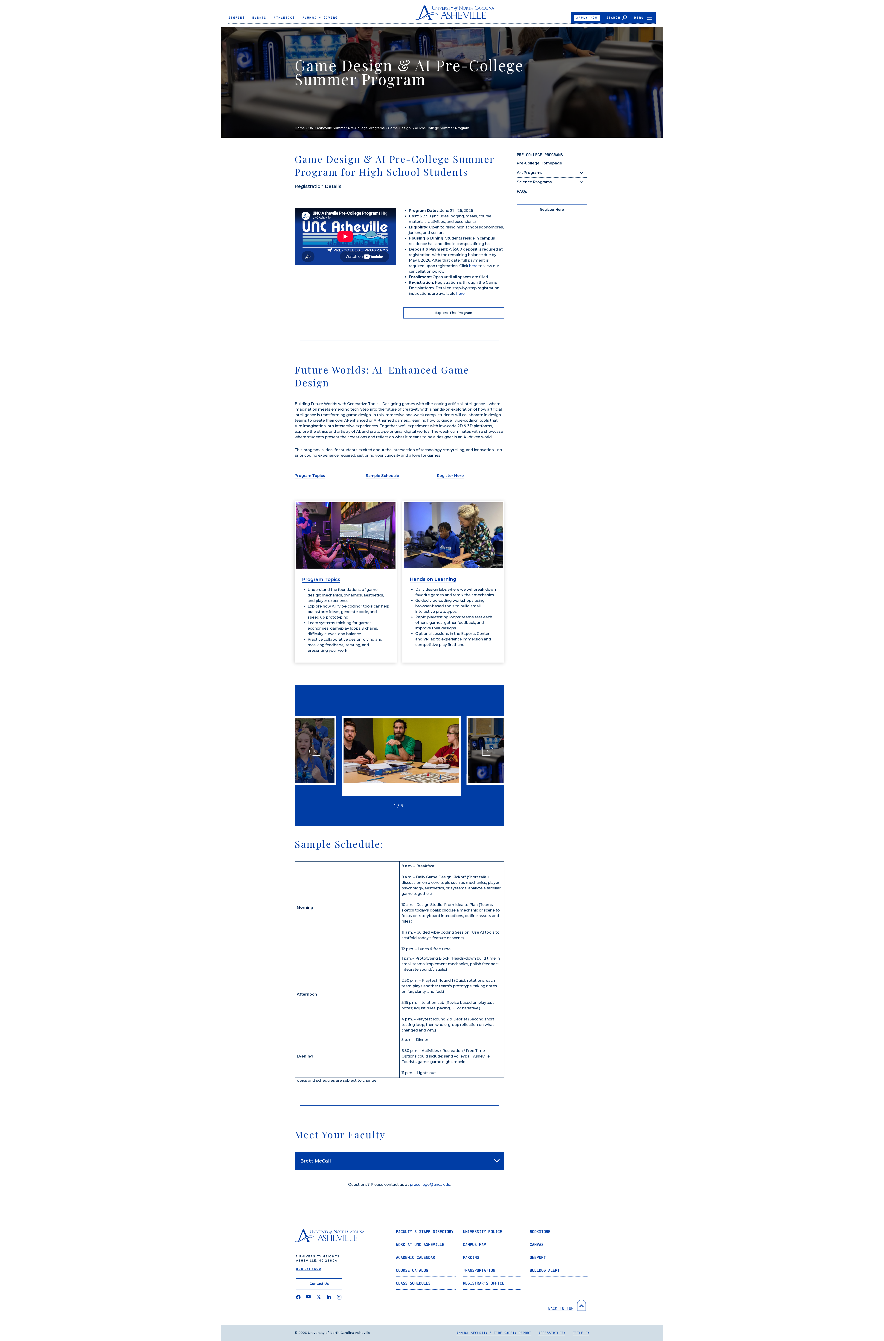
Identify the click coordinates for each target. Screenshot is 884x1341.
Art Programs (529, 172)
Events (259, 17)
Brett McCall (315, 1161)
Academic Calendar (415, 1257)
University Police (482, 1231)
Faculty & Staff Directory (425, 1231)
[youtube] (308, 1297)
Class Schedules (413, 1283)
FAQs (522, 191)
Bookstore (540, 1231)
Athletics (284, 17)
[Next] (487, 751)
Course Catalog (412, 1270)
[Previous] (314, 751)
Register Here (450, 475)
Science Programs (534, 182)
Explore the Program (453, 313)
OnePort (538, 1257)
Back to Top (560, 1308)
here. (460, 293)
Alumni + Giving (320, 17)
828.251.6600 (308, 1269)
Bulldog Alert (545, 1270)
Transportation (479, 1270)
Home (300, 128)
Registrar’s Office (483, 1283)
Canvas (537, 1244)
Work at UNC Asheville (420, 1244)
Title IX (581, 1333)
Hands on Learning (433, 579)
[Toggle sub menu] (581, 172)
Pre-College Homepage (539, 163)
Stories (236, 17)
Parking (471, 1257)
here (473, 266)
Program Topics (310, 475)
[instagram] (339, 1297)
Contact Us (319, 1284)
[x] (318, 1297)
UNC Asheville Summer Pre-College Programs (346, 128)
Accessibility (551, 1333)
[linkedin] (329, 1297)
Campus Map (474, 1244)
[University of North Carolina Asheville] (454, 14)
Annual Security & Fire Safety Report (494, 1333)
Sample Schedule (382, 475)
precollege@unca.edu (430, 1184)
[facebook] (298, 1297)
